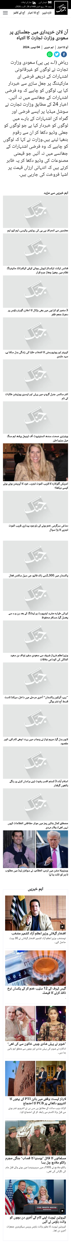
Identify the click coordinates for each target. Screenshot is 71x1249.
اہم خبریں (48, 47)
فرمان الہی (42, 2)
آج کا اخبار (33, 12)
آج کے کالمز (19, 12)
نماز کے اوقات (26, 2)
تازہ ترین (46, 12)
